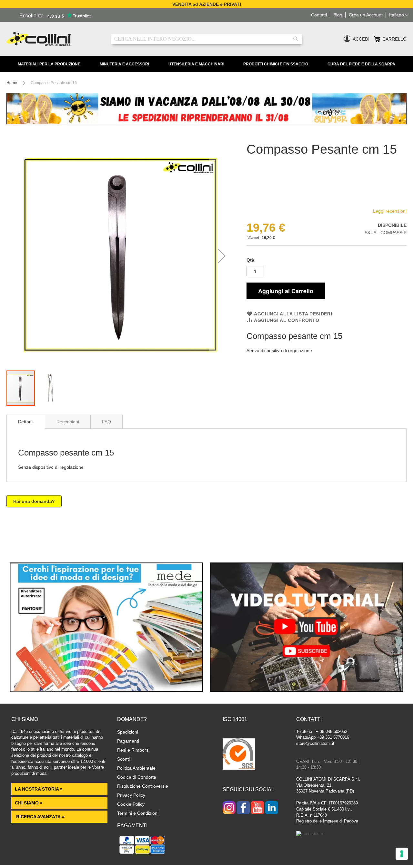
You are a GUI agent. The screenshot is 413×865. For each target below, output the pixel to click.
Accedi (361, 39)
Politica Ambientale (136, 768)
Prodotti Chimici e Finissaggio (275, 64)
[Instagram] (229, 808)
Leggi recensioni (390, 211)
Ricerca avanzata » (40, 816)
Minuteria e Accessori (124, 64)
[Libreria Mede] (106, 690)
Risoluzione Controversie (142, 786)
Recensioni (67, 421)
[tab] (25, 422)
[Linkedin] (271, 808)
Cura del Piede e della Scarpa (361, 64)
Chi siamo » (29, 802)
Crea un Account (366, 14)
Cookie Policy (131, 804)
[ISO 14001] (239, 754)
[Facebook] (243, 808)
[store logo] (54, 39)
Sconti (123, 759)
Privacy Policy (131, 795)
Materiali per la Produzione (49, 64)
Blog (337, 14)
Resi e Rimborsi (133, 750)
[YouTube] (257, 808)
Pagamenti (128, 741)
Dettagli (26, 421)
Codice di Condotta (136, 777)
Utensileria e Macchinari (196, 64)
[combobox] (206, 39)
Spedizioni (127, 732)
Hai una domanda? (34, 501)
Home (11, 83)
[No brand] (267, 201)
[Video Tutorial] (306, 690)
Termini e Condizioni (137, 813)
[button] (398, 15)
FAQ (106, 421)
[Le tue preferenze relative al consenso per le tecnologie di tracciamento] (402, 854)
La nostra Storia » (39, 789)
